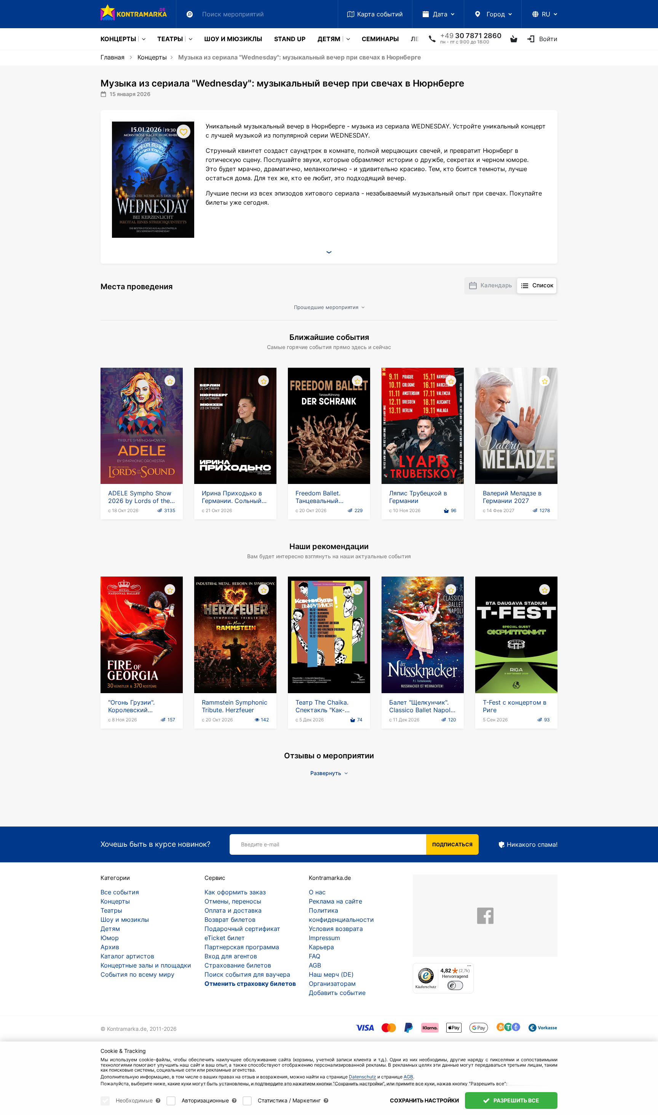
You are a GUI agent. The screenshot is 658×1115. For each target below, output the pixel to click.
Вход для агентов (230, 956)
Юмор (110, 938)
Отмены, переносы (232, 901)
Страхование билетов (237, 965)
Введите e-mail (260, 844)
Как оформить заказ (235, 892)
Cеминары (380, 39)
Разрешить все (515, 1100)
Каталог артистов (127, 956)
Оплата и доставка (233, 910)
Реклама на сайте (335, 901)
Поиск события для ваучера (247, 974)
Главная (113, 57)
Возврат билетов (230, 919)
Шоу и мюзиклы (233, 39)
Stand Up (289, 39)
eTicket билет (224, 938)
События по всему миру (137, 974)
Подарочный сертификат (242, 928)
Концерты (118, 39)
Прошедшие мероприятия (327, 307)
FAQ (314, 956)
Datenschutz (362, 1077)
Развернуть (326, 773)
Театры (170, 39)
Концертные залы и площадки (146, 965)
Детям (329, 39)
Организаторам (332, 983)
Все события (120, 892)
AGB (315, 965)
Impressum (324, 938)
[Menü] (469, 967)
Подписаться (452, 844)
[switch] (455, 985)
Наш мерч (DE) (331, 974)
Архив (110, 947)
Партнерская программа (241, 947)
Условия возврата (336, 928)
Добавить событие (337, 992)
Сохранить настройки (424, 1100)
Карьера (321, 947)
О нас (317, 892)
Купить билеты (142, 462)
